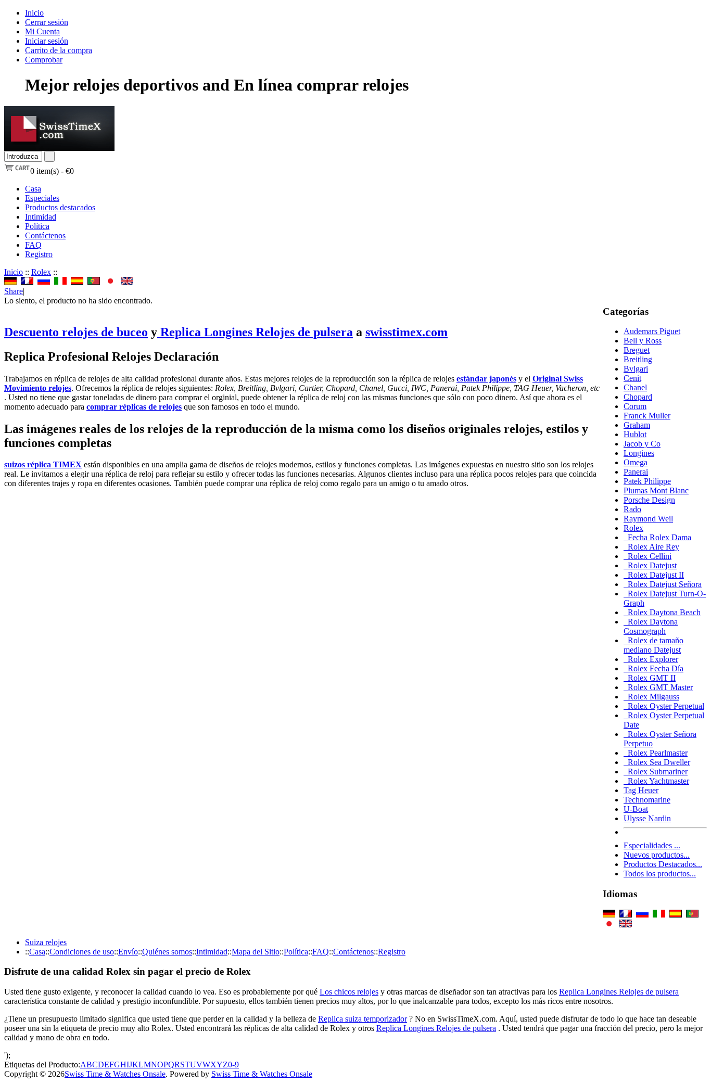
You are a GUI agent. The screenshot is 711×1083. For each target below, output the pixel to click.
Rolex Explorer (651, 659)
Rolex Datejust (650, 565)
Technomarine (647, 799)
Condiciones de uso (81, 951)
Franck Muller (647, 415)
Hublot (635, 434)
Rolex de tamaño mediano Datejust (653, 645)
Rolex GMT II (650, 677)
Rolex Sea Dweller (657, 762)
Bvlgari (636, 368)
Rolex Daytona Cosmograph (651, 626)
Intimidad (40, 216)
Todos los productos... (660, 873)
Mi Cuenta (42, 31)
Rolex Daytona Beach (662, 612)
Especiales (42, 198)
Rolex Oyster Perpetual (664, 706)
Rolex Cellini (647, 556)
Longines (639, 453)
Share (13, 291)
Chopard (638, 396)
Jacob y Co (642, 443)
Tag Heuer (641, 790)
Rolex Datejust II (654, 574)
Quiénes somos (167, 951)
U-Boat (636, 809)
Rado (632, 509)
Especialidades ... (652, 845)
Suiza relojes (46, 942)
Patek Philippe (647, 481)
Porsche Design (649, 499)
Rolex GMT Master (658, 687)
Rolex (41, 271)
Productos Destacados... (663, 864)
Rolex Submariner (656, 771)
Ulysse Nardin (647, 818)
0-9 (233, 1064)
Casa (33, 188)
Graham (637, 425)
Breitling (638, 359)
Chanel (635, 387)
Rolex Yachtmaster (656, 780)
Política (37, 226)
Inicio (34, 12)
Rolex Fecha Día (653, 668)
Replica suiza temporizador (362, 1018)
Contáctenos (45, 235)
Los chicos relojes (349, 991)
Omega (635, 462)
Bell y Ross (643, 340)
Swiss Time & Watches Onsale (115, 1073)
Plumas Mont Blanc (656, 490)
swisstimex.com (406, 332)
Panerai (636, 471)
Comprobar (43, 59)
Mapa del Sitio (256, 951)
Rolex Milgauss (651, 696)
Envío (128, 951)
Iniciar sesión (46, 40)
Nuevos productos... (657, 854)
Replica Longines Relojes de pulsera (255, 332)
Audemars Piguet (652, 331)
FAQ (33, 244)
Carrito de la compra (58, 50)
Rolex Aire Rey (651, 546)
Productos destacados (60, 207)
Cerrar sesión (46, 22)
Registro (39, 254)
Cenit (632, 378)
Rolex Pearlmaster (656, 752)
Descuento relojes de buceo (76, 332)
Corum (635, 406)
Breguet (637, 350)
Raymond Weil (648, 518)
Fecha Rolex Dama (657, 537)
